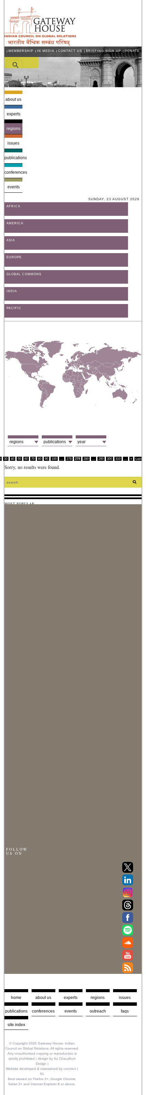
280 (86, 458)
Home (16, 997)
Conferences (13, 172)
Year (81, 441)
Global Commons (23, 274)
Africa (13, 206)
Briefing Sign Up (103, 51)
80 (39, 458)
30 (5, 458)
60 (26, 458)
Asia (10, 240)
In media (45, 51)
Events (13, 187)
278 (69, 458)
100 (54, 458)
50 (19, 458)
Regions (13, 128)
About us (13, 99)
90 (46, 458)
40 (12, 458)
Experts (13, 114)
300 (109, 458)
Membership (20, 51)
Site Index (16, 1024)
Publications (13, 157)
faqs (125, 1011)
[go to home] (40, 44)
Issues (13, 143)
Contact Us (70, 51)
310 (118, 458)
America (14, 223)
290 (101, 458)
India (11, 291)
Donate (132, 51)
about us (43, 997)
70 (33, 458)
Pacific (13, 308)
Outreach (98, 1011)
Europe (14, 257)
